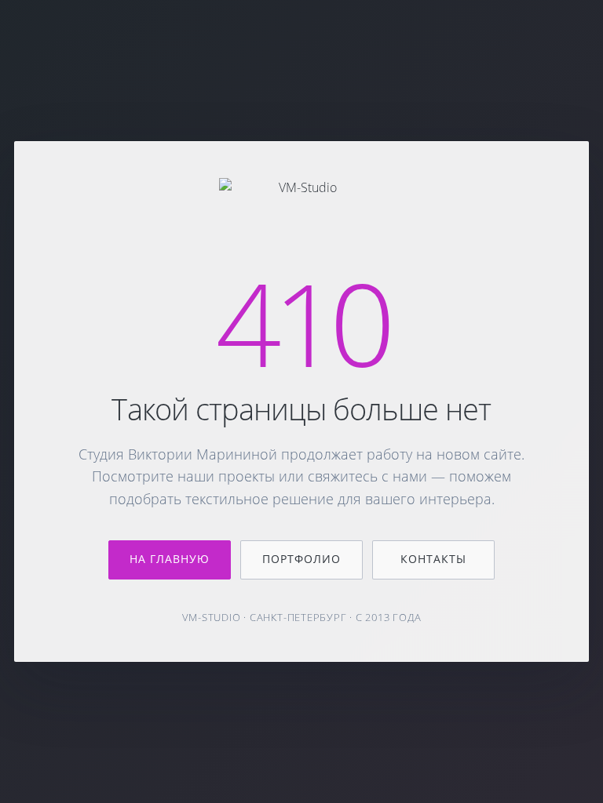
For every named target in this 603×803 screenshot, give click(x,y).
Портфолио (301, 558)
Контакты (433, 558)
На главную (170, 558)
